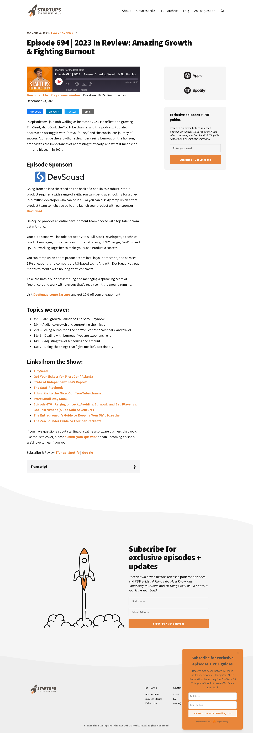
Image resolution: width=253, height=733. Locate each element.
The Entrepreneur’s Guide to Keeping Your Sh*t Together (77, 415)
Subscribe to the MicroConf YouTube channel (68, 393)
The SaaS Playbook (48, 387)
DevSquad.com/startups (51, 294)
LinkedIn (54, 111)
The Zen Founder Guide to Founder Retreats (67, 421)
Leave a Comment (63, 32)
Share (84, 90)
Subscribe (71, 90)
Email (88, 111)
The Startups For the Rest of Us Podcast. (118, 725)
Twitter (71, 111)
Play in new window (65, 95)
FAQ (175, 698)
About (176, 694)
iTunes (61, 452)
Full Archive (151, 703)
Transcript (38, 466)
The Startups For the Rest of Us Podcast (44, 10)
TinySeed (41, 371)
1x (84, 84)
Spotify (74, 452)
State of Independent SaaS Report (60, 382)
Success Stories (153, 698)
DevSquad (34, 211)
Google (87, 452)
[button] (222, 10)
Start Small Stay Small (50, 398)
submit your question (81, 437)
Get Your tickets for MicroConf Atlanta (63, 376)
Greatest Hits (152, 694)
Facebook (35, 111)
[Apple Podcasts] (195, 76)
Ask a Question (181, 703)
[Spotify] (195, 90)
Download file (37, 95)
